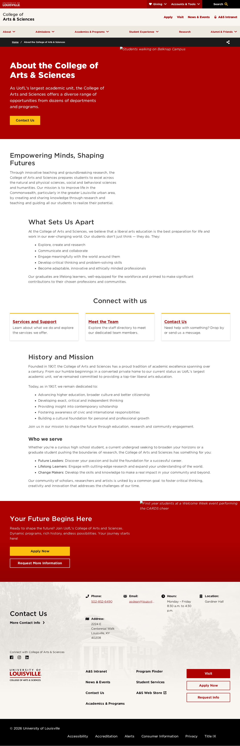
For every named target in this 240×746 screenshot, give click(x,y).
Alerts (129, 736)
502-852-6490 (101, 601)
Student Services (150, 682)
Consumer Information (160, 736)
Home (15, 42)
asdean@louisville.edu (141, 601)
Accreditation (106, 736)
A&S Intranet (96, 671)
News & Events (98, 682)
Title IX (210, 736)
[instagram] (19, 657)
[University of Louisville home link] (11, 4)
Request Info (208, 697)
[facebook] (11, 657)
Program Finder (149, 671)
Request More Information (40, 563)
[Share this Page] (227, 42)
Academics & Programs (105, 703)
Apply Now (40, 551)
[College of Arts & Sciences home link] (26, 675)
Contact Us (25, 120)
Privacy (191, 736)
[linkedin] (27, 657)
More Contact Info (25, 623)
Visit (208, 673)
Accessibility (77, 736)
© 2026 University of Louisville (35, 728)
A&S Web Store (149, 693)
